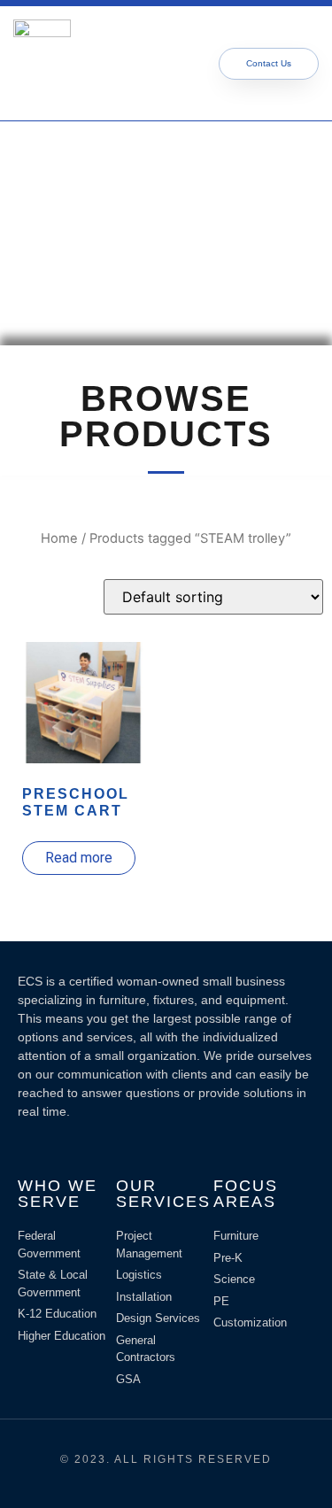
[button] (145, 63)
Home (59, 538)
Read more (78, 857)
